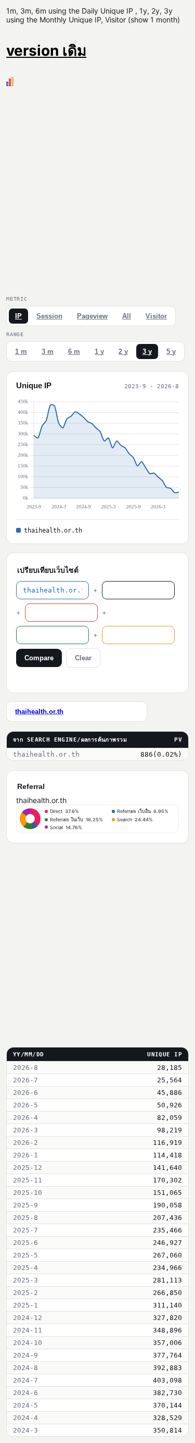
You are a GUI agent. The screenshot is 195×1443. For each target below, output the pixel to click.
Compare (39, 658)
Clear (83, 658)
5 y (171, 351)
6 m (74, 351)
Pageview (92, 316)
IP (18, 316)
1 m (21, 351)
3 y (147, 351)
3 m (48, 351)
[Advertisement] (97, 189)
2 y (123, 351)
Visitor (156, 316)
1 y (99, 351)
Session (49, 316)
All (126, 316)
